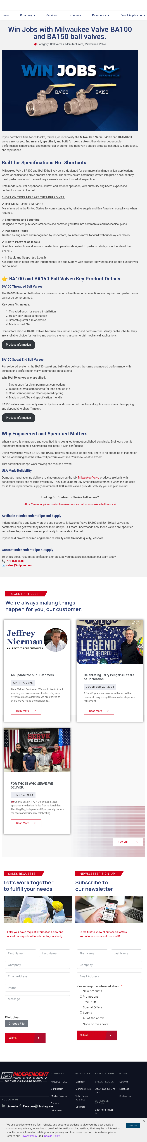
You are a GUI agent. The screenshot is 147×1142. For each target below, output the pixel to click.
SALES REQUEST (105, 1081)
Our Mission (57, 1089)
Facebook (29, 1106)
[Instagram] (36, 1106)
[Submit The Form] (25, 1038)
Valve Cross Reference (81, 1098)
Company (26, 15)
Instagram (46, 1106)
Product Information (18, 344)
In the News (57, 1110)
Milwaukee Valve (95, 44)
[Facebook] (20, 1106)
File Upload (12, 1017)
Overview (80, 1081)
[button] (144, 1121)
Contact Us (125, 1096)
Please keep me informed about (98, 986)
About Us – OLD (59, 1081)
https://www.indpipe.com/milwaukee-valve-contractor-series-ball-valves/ (70, 504)
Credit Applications (132, 15)
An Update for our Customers (32, 675)
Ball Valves (57, 44)
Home (5, 15)
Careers (55, 1103)
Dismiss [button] (133, 1125)
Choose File (17, 1023)
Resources (99, 15)
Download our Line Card (105, 1091)
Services (51, 15)
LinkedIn (12, 1106)
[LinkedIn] (3, 1106)
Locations (74, 15)
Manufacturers (74, 44)
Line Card (80, 1106)
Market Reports (59, 1096)
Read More (23, 710)
